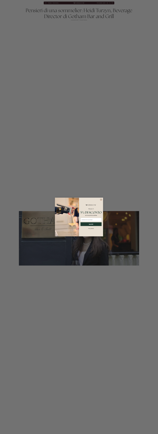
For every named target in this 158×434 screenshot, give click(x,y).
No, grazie (91, 228)
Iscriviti (91, 224)
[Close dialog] (101, 200)
